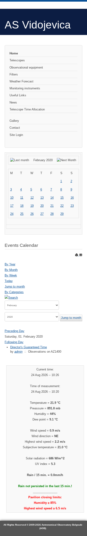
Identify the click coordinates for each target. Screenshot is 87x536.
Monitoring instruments (25, 88)
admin (18, 351)
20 (42, 205)
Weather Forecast (21, 81)
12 (32, 197)
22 (62, 205)
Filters (14, 74)
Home (14, 53)
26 (32, 214)
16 (72, 197)
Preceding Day (14, 331)
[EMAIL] (80, 255)
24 (11, 214)
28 (52, 214)
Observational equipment (26, 67)
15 (62, 197)
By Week (11, 275)
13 (42, 197)
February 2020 (43, 160)
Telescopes (17, 60)
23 (72, 205)
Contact (15, 127)
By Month (11, 270)
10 (11, 197)
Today (9, 281)
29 (62, 214)
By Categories (14, 292)
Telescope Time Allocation (27, 109)
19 (32, 205)
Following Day (14, 342)
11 (21, 197)
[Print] (77, 255)
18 (21, 205)
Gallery (14, 120)
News (13, 102)
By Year (10, 264)
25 (21, 214)
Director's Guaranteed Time (28, 347)
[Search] (11, 297)
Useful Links (18, 95)
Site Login (16, 135)
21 (52, 205)
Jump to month (15, 286)
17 (11, 205)
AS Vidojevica (38, 25)
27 (42, 214)
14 (52, 197)
